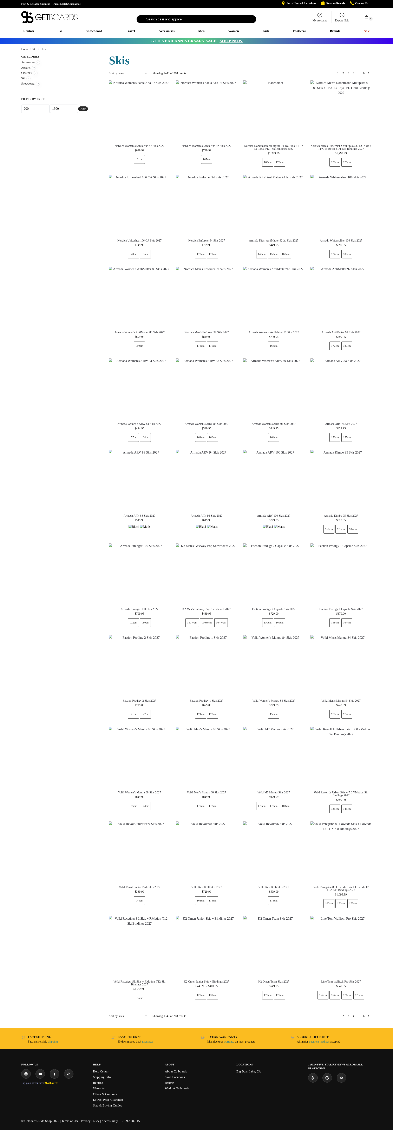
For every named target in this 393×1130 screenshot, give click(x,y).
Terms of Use (70, 1121)
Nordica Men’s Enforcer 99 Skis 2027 (206, 332)
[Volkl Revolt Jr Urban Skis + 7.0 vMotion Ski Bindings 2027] (341, 757)
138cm (335, 808)
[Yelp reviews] (313, 1078)
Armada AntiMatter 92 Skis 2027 (341, 332)
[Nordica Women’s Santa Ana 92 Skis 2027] (206, 110)
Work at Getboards (177, 1088)
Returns (98, 1082)
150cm (335, 437)
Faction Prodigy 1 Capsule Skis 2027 (341, 609)
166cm (212, 437)
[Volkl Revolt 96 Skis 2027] (273, 852)
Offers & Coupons (105, 1094)
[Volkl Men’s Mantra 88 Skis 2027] (206, 757)
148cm (347, 808)
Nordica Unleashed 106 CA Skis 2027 (139, 240)
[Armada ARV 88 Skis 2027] (139, 480)
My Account (320, 20)
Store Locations (175, 1077)
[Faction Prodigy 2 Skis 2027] (139, 665)
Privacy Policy (90, 1121)
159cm (267, 622)
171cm (133, 714)
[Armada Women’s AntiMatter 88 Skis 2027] (139, 297)
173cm (200, 254)
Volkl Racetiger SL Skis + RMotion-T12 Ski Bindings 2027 (139, 983)
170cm (279, 162)
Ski (34, 49)
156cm (273, 714)
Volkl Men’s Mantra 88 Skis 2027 (206, 792)
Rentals (169, 1082)
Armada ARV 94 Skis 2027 (206, 515)
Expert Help (342, 20)
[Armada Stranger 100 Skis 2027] (139, 573)
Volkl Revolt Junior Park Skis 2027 (139, 887)
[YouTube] (40, 1074)
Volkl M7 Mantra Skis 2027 (273, 792)
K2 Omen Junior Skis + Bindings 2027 (206, 981)
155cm (139, 997)
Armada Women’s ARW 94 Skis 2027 (274, 424)
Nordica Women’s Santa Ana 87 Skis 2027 (139, 146)
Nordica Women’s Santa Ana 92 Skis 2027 (206, 146)
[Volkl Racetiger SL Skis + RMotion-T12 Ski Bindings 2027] (139, 946)
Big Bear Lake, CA (248, 1071)
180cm (347, 254)
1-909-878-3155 (131, 1121)
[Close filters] (89, 57)
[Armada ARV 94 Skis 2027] (206, 480)
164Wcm (221, 622)
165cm (267, 162)
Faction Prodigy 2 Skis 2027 (139, 700)
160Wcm (207, 622)
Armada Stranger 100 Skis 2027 (139, 609)
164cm (273, 345)
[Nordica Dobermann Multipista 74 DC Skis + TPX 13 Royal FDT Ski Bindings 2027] (273, 110)
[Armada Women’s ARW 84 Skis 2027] (139, 388)
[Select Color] (139, 530)
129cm (200, 995)
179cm (212, 254)
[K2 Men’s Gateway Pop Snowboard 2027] (206, 573)
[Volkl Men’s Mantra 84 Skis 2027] (341, 665)
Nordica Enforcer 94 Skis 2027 (206, 240)
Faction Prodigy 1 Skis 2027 (206, 700)
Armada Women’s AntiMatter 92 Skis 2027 (274, 332)
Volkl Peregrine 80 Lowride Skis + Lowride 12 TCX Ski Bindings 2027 (341, 889)
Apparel (26, 67)
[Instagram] (26, 1074)
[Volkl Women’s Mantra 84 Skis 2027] (273, 665)
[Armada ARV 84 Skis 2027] (341, 388)
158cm (335, 622)
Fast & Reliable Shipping (35, 3)
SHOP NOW (231, 41)
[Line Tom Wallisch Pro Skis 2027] (341, 946)
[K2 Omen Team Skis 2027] (273, 946)
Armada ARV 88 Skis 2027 (139, 515)
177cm (145, 714)
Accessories (28, 62)
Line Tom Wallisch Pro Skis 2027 (341, 981)
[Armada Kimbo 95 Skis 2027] (341, 480)
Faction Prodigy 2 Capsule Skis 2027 (273, 609)
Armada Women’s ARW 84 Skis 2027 (139, 424)
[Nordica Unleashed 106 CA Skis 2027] (139, 205)
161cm (139, 159)
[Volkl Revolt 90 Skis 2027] (206, 852)
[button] (364, 17)
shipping (53, 1041)
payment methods (319, 1041)
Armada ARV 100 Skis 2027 (273, 515)
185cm (145, 254)
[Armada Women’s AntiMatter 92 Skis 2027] (273, 297)
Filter (83, 108)
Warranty (99, 1088)
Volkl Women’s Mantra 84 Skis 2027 (273, 700)
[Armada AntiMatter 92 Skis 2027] (341, 297)
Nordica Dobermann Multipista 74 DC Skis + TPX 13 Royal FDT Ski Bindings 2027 (273, 147)
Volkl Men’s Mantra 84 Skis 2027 (341, 700)
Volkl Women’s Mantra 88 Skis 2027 (139, 792)
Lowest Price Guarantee (108, 1099)
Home (24, 49)
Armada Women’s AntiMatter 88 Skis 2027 (139, 332)
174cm (335, 254)
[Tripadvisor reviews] (341, 1078)
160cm (139, 345)
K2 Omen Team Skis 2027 (273, 981)
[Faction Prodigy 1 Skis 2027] (206, 665)
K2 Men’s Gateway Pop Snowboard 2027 (206, 609)
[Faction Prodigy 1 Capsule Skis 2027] (341, 573)
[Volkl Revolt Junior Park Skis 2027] (139, 852)
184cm (285, 805)
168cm (329, 529)
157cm (133, 437)
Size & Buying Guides (107, 1105)
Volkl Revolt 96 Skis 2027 (273, 887)
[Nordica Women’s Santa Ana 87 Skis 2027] (139, 110)
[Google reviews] (327, 1078)
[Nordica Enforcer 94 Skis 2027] (206, 205)
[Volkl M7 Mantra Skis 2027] (273, 757)
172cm (335, 345)
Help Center (101, 1071)
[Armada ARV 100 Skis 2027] (273, 480)
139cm (212, 995)
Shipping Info (102, 1077)
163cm (285, 254)
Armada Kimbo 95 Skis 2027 (341, 515)
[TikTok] (68, 1074)
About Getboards (176, 1071)
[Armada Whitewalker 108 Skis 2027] (341, 205)
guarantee (147, 1041)
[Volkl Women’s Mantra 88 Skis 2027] (139, 757)
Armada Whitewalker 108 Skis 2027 (341, 240)
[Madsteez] (145, 530)
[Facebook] (54, 1074)
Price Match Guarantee (67, 3)
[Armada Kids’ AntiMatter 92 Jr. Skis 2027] (273, 205)
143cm (262, 254)
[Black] (134, 530)
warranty (229, 1041)
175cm (347, 162)
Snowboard (27, 83)
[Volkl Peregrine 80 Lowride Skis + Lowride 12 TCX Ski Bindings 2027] (341, 852)
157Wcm (192, 622)
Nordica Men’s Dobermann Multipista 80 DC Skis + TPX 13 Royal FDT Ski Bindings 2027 (340, 147)
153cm (273, 254)
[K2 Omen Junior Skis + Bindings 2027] (206, 946)
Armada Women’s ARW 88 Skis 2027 (207, 424)
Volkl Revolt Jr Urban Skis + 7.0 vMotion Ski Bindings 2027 (341, 794)
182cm (353, 529)
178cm (133, 254)
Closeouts (26, 72)
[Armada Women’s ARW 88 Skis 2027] (206, 388)
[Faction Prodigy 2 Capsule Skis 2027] (273, 573)
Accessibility (109, 1121)
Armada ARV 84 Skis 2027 (341, 424)
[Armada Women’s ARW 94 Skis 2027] (273, 388)
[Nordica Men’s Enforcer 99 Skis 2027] (206, 297)
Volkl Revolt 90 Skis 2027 (206, 887)
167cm (206, 159)
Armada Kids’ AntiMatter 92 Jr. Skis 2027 (273, 240)
